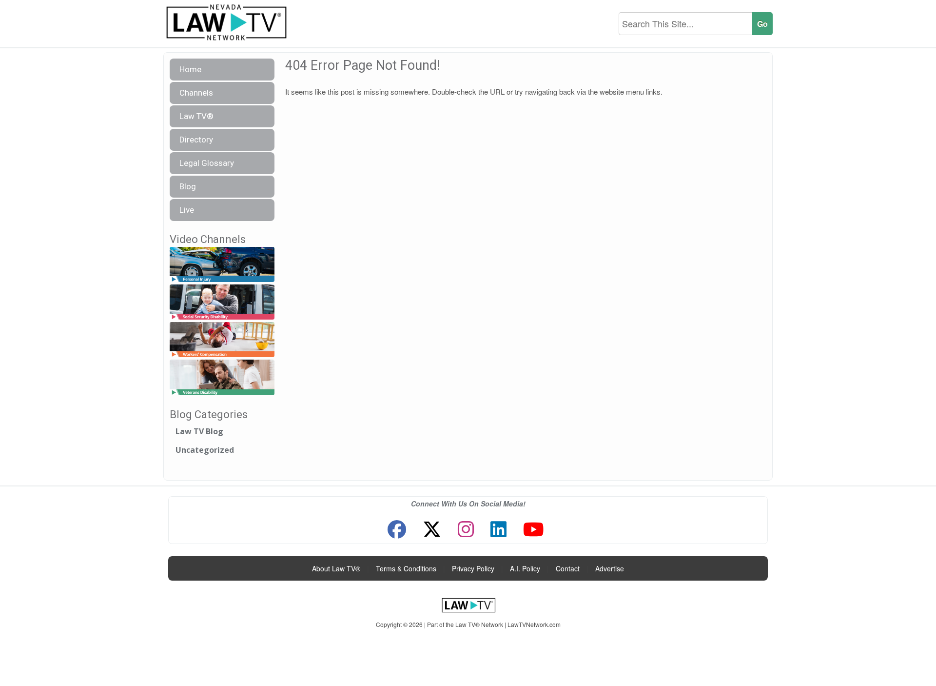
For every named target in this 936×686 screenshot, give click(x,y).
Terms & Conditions (406, 568)
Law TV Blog (199, 431)
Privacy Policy (473, 568)
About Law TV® (336, 568)
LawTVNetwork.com (534, 624)
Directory (196, 139)
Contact (568, 568)
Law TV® (196, 116)
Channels (196, 93)
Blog (187, 186)
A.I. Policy (525, 568)
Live (186, 210)
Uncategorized (205, 449)
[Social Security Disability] (222, 302)
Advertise (609, 568)
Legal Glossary (206, 163)
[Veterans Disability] (222, 378)
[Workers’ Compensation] (222, 340)
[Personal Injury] (222, 264)
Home (190, 69)
